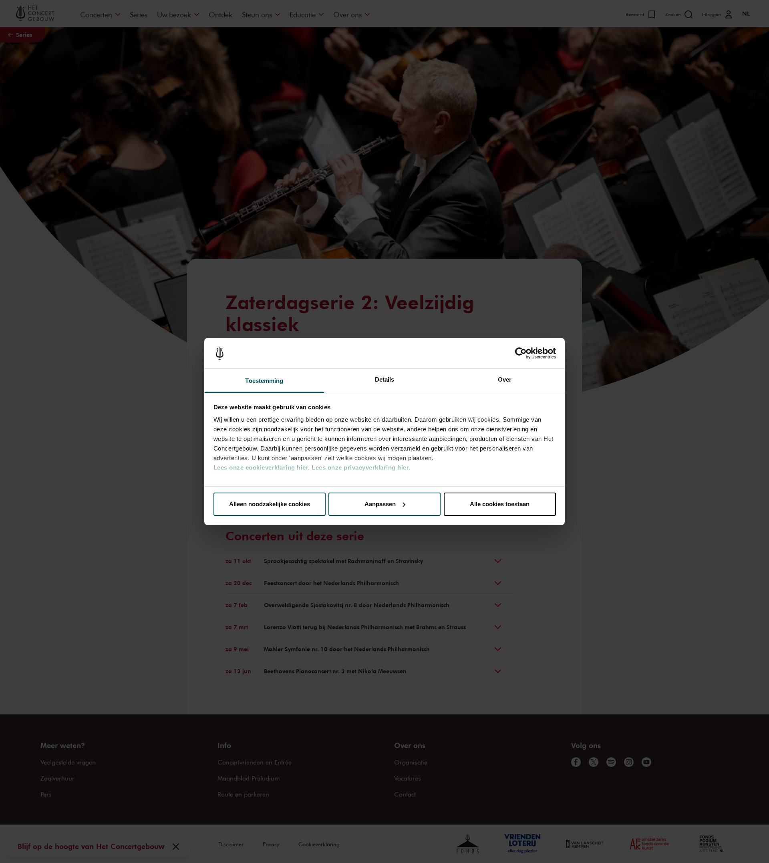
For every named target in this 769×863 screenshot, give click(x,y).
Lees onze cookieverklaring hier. (261, 467)
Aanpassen (380, 504)
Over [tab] (504, 379)
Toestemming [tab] (264, 380)
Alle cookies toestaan (499, 504)
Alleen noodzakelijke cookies (269, 504)
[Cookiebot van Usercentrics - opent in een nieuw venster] (521, 353)
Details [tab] (385, 379)
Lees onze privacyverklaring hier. (361, 467)
